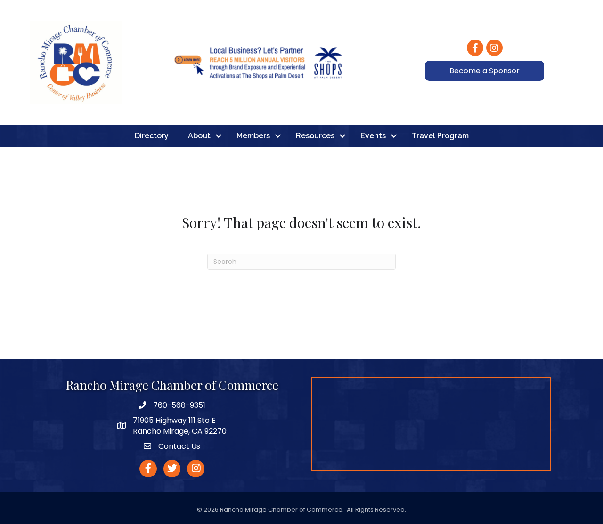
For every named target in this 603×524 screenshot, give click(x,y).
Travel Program (440, 135)
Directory (152, 135)
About (199, 135)
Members (253, 135)
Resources (315, 135)
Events (373, 135)
